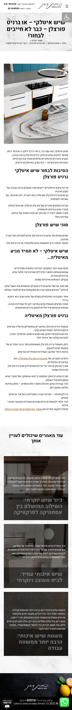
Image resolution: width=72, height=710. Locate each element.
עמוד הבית (37, 40)
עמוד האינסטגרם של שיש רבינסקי (22, 409)
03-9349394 (13, 8)
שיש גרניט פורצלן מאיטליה (32, 359)
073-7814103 (10, 4)
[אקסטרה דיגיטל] (31, 700)
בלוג (64, 43)
